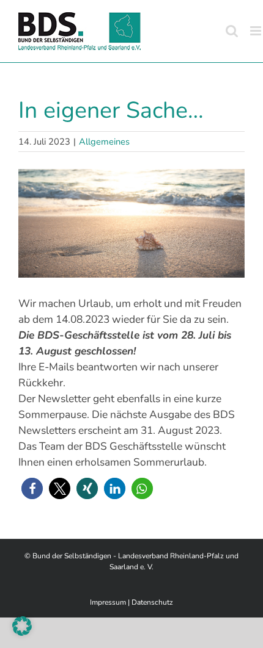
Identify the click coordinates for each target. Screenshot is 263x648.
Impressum (108, 602)
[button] (32, 488)
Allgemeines (104, 141)
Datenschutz (152, 602)
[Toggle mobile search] (232, 30)
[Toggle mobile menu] (256, 30)
